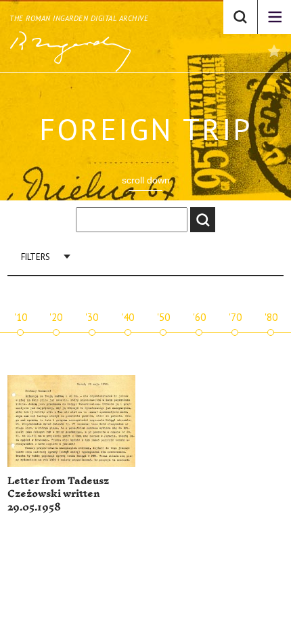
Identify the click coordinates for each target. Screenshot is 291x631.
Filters (35, 257)
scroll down (146, 180)
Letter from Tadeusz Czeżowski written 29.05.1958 (58, 494)
